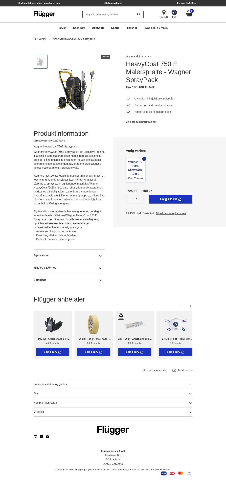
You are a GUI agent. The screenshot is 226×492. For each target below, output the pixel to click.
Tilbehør (132, 27)
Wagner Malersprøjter (138, 56)
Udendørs (98, 27)
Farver (62, 27)
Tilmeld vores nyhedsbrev (171, 213)
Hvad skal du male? (156, 27)
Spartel (115, 27)
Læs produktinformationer (141, 121)
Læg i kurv (169, 199)
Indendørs (78, 27)
